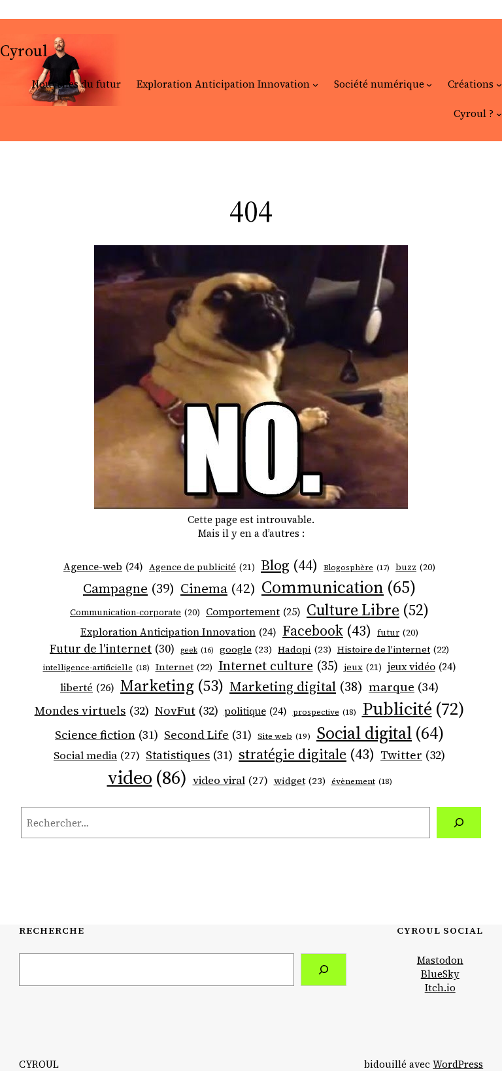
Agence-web (103, 566)
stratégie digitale (307, 754)
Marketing (172, 685)
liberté (87, 687)
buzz (415, 567)
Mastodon (440, 960)
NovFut (186, 710)
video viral (230, 780)
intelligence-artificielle (96, 667)
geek (197, 650)
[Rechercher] (459, 822)
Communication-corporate (135, 612)
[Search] (323, 969)
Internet (184, 667)
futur (397, 632)
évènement (361, 781)
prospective (324, 712)
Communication (338, 587)
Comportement (253, 612)
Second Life (208, 734)
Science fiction (106, 734)
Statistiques (189, 755)
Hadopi (304, 649)
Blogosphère (357, 567)
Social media (97, 755)
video (147, 777)
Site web (284, 735)
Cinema (218, 588)
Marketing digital (296, 686)
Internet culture (278, 665)
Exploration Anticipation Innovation (178, 632)
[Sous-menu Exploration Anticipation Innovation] (315, 84)
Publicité (413, 708)
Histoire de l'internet (393, 649)
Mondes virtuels (92, 710)
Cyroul (24, 50)
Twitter (412, 755)
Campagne (129, 588)
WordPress (458, 1064)
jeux (363, 667)
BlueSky (440, 974)
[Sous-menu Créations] (499, 84)
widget (300, 780)
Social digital (380, 733)
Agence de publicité (202, 567)
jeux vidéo (422, 666)
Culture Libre (368, 610)
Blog (289, 565)
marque (404, 687)
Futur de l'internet (112, 648)
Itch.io (440, 988)
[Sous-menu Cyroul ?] (499, 113)
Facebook (326, 630)
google (246, 649)
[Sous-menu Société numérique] (429, 84)
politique (255, 711)
